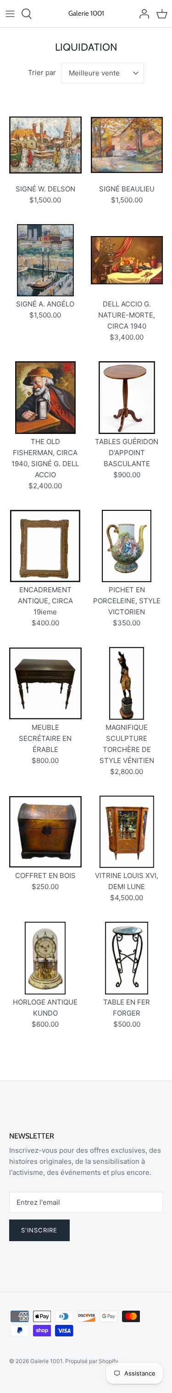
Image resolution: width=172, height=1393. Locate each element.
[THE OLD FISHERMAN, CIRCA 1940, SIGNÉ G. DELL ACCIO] (45, 397)
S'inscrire (39, 1230)
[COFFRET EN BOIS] (45, 832)
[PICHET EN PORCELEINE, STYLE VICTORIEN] (127, 546)
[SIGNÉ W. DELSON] (45, 145)
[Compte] (142, 14)
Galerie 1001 (46, 1361)
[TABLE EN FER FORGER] (127, 958)
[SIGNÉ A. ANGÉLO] (45, 260)
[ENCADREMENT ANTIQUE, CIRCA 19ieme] (45, 546)
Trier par (42, 72)
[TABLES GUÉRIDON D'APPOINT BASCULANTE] (127, 397)
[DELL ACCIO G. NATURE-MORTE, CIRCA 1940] (127, 260)
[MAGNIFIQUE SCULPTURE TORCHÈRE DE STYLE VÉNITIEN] (127, 683)
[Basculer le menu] (10, 14)
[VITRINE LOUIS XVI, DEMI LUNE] (127, 832)
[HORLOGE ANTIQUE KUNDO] (45, 958)
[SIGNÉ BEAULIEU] (127, 145)
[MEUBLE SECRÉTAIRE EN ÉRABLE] (45, 683)
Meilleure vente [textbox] (94, 73)
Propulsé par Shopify (91, 1361)
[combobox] (102, 73)
